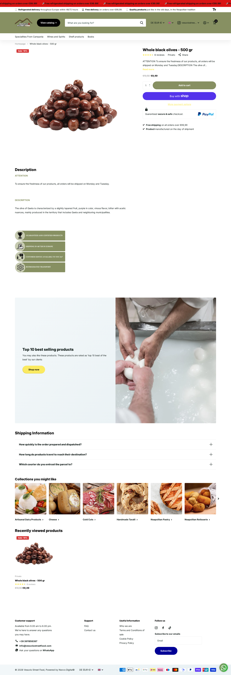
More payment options (179, 104)
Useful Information (129, 620)
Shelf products (76, 36)
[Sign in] (206, 22)
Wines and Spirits (56, 36)
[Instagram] (156, 627)
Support (88, 620)
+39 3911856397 (28, 641)
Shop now (33, 369)
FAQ (86, 626)
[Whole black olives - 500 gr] (34, 554)
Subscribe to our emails (167, 633)
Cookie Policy (126, 638)
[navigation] (218, 498)
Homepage (20, 44)
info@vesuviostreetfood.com (35, 645)
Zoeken (141, 23)
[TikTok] (170, 627)
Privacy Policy (126, 643)
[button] (150, 82)
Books (91, 36)
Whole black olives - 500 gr (30, 580)
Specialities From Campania (29, 36)
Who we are (125, 626)
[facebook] (163, 628)
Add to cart (184, 85)
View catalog (48, 22)
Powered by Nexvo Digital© (60, 669)
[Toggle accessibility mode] (214, 10)
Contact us (89, 630)
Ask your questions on (36, 650)
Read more (148, 69)
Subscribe (166, 650)
